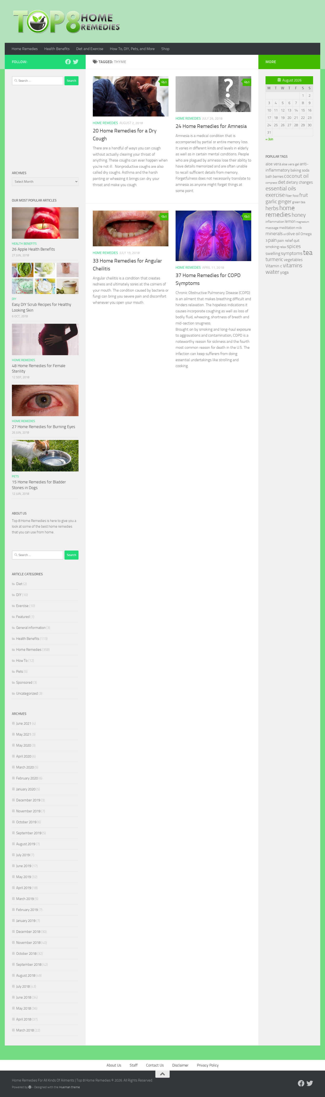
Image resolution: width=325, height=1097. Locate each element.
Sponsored (24, 682)
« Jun (269, 139)
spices (294, 246)
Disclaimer (180, 1065)
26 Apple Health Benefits (33, 249)
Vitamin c (274, 265)
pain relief (285, 240)
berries (278, 176)
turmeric (274, 259)
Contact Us (155, 1065)
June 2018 (23, 997)
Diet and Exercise (89, 48)
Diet (19, 584)
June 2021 (23, 723)
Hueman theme (69, 1087)
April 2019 (23, 888)
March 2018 (25, 1030)
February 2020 (27, 778)
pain (272, 240)
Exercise (22, 606)
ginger (284, 201)
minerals (274, 233)
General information (31, 628)
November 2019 (28, 811)
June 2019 (23, 866)
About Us (114, 1065)
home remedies (280, 211)
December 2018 (28, 932)
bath (269, 176)
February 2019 (27, 910)
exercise (275, 195)
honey (299, 215)
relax (283, 247)
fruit (303, 195)
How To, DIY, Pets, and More (132, 48)
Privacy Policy (208, 1065)
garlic (271, 201)
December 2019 (28, 800)
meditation (287, 228)
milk (299, 228)
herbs (272, 208)
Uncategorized (27, 693)
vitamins (292, 265)
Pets (15, 476)
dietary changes (299, 182)
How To (22, 660)
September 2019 (28, 833)
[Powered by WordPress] (29, 1087)
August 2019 (25, 844)
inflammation (275, 222)
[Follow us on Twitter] (76, 62)
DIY (14, 299)
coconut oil (296, 176)
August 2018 (25, 975)
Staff (134, 1065)
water (272, 271)
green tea (298, 202)
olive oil (293, 233)
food (296, 195)
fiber (289, 196)
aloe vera (273, 164)
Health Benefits (56, 48)
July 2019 (23, 855)
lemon (290, 221)
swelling (273, 253)
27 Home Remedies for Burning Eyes (43, 426)
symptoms (291, 253)
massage (272, 228)
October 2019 (26, 822)
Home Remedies (25, 48)
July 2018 (23, 986)
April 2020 (23, 756)
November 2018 (28, 942)
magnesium (302, 221)
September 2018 (28, 964)
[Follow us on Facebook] (68, 62)
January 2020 (25, 789)
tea (307, 252)
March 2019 (25, 899)
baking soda (300, 170)
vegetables (293, 259)
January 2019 (25, 921)
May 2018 (23, 1008)
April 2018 (23, 1019)
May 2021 (23, 734)
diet (281, 182)
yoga (284, 272)
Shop (165, 48)
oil (284, 234)
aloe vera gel (290, 164)
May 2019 (23, 877)
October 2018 (26, 953)
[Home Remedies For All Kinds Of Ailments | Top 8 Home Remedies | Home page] (66, 21)
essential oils (281, 188)
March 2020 (25, 767)
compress (271, 182)
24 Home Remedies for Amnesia (211, 126)
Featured (23, 617)
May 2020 (23, 745)
